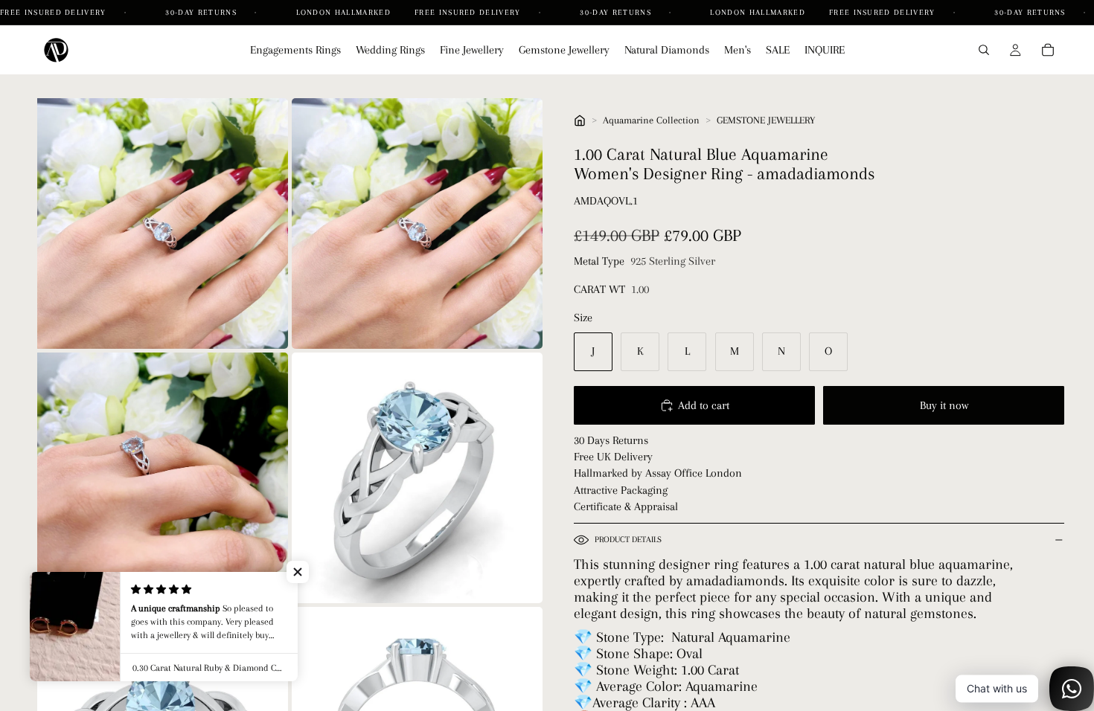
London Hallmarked (343, 12)
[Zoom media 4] (417, 478)
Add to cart (703, 405)
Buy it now (944, 405)
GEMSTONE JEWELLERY (766, 120)
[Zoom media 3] (162, 478)
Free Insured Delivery (54, 12)
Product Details (628, 539)
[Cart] (1047, 49)
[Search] (983, 49)
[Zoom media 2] (417, 223)
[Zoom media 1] (162, 223)
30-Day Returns (202, 12)
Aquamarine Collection (651, 120)
